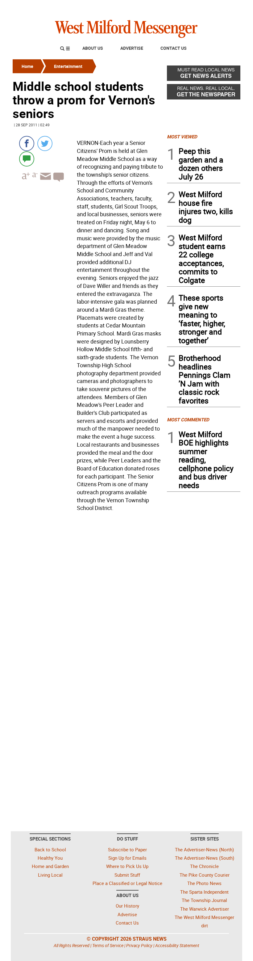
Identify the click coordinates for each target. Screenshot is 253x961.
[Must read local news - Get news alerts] (203, 74)
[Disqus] (88, 592)
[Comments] (26, 158)
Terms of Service (107, 945)
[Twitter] (44, 143)
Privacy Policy (139, 945)
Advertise (131, 48)
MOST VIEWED (182, 136)
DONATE (225, 7)
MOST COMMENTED (188, 419)
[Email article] (45, 182)
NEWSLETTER (190, 7)
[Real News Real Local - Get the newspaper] (203, 93)
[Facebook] (26, 143)
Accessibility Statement (177, 945)
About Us (92, 48)
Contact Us (173, 48)
